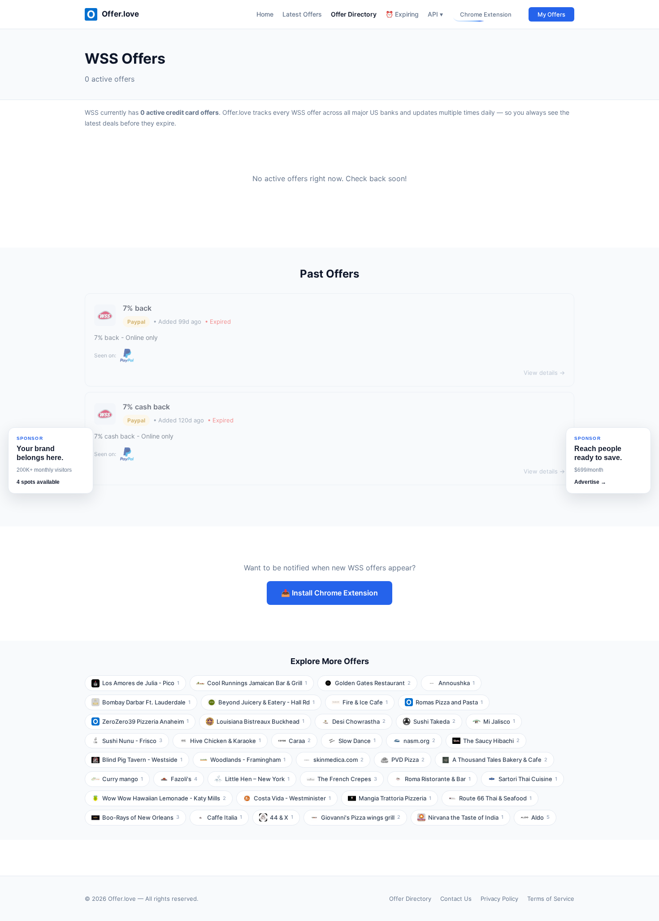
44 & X (281, 817)
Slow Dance (357, 740)
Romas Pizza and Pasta (449, 702)
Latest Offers (302, 14)
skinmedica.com (338, 759)
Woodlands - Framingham (248, 759)
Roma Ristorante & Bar (438, 778)
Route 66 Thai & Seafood (495, 798)
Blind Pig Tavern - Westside (142, 759)
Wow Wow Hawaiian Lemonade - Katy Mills (164, 798)
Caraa (300, 740)
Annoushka (456, 682)
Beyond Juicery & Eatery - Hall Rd (266, 702)
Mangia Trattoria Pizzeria (395, 798)
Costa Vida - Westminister (292, 798)
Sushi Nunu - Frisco (132, 740)
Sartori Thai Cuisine (528, 778)
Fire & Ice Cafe (365, 702)
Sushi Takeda (434, 721)
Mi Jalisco (499, 721)
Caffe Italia (224, 817)
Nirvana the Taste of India (465, 817)
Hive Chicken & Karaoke (225, 740)
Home (264, 14)
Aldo (540, 817)
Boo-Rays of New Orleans (140, 817)
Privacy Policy (499, 898)
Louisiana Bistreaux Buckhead (260, 721)
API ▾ (435, 14)
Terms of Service (550, 898)
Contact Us (456, 898)
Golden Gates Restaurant (373, 682)
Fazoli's (184, 778)
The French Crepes (347, 778)
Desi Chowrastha (359, 721)
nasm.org (419, 740)
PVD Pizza (408, 759)
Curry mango (122, 778)
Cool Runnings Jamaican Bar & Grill (257, 682)
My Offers (551, 14)
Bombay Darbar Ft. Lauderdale (146, 702)
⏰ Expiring (402, 14)
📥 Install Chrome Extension (329, 592)
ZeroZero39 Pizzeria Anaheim (145, 721)
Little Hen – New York (257, 778)
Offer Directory (354, 14)
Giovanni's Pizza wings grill (360, 817)
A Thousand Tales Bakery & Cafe (499, 759)
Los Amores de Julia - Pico (140, 682)
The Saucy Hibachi (491, 740)
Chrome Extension (486, 14)
